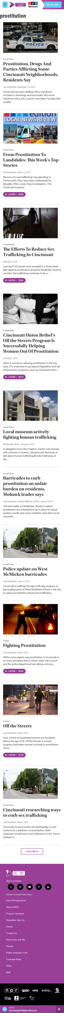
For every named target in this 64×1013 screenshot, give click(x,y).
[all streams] (60, 1009)
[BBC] (35, 990)
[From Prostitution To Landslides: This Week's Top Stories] (30, 128)
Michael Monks (9, 172)
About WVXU (12, 907)
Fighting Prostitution (24, 645)
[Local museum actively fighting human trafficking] (30, 405)
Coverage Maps (13, 959)
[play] (5, 1009)
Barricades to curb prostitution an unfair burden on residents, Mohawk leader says (25, 486)
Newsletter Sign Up (15, 920)
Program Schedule (15, 913)
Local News (8, 59)
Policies (10, 946)
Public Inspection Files (17, 952)
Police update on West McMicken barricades (25, 571)
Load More (32, 851)
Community (8, 244)
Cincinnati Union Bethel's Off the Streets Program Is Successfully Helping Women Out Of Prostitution (31, 343)
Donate (54, 4)
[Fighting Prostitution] (30, 619)
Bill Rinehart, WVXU (11, 444)
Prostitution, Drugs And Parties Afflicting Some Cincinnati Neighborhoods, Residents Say (30, 72)
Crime (6, 641)
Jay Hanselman (10, 87)
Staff (8, 972)
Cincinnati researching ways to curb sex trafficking (32, 812)
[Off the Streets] (30, 700)
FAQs (8, 966)
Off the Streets (17, 726)
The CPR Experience (16, 900)
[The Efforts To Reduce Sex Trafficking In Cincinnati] (30, 223)
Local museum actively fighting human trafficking (29, 434)
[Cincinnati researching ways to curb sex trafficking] (30, 783)
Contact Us (11, 933)
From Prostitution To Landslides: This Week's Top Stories (31, 160)
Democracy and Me (15, 939)
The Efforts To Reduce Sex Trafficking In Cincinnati (29, 251)
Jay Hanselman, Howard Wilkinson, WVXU (21, 501)
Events (9, 926)
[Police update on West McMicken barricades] (30, 543)
